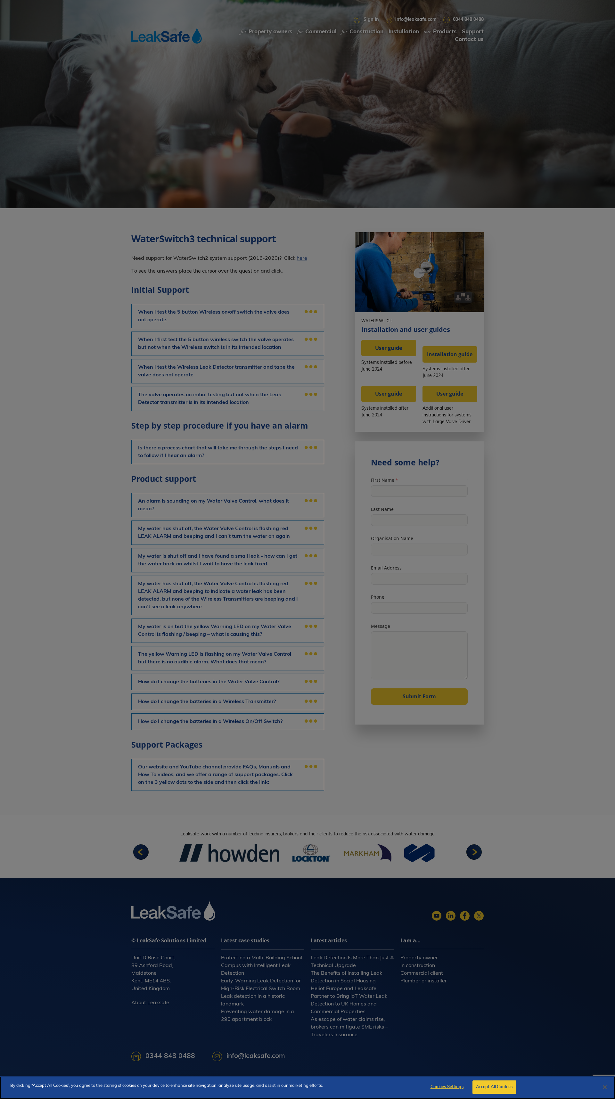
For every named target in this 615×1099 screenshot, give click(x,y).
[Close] (605, 1087)
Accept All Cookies (494, 1087)
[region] (307, 1087)
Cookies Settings (446, 1087)
